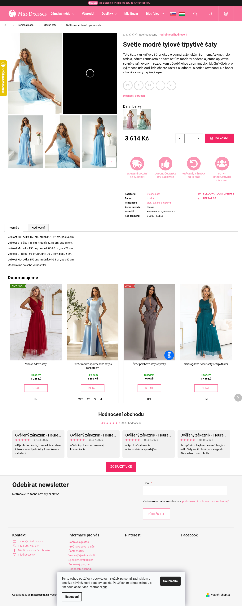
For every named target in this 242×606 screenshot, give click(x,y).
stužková (166, 202)
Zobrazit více (121, 466)
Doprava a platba (78, 542)
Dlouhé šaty (153, 193)
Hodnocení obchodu (121, 414)
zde (105, 587)
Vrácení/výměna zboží (81, 555)
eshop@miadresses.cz (31, 541)
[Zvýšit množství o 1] (198, 138)
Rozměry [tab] (14, 227)
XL (171, 85)
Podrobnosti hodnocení (173, 34)
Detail (36, 388)
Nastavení (72, 597)
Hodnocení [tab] (38, 227)
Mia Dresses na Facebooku (34, 550)
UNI (36, 399)
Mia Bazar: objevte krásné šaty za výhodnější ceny (119, 3)
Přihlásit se (156, 513)
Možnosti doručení (134, 95)
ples (149, 202)
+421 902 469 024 (29, 545)
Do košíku (222, 138)
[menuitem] (62, 13)
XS (128, 85)
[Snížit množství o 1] (180, 138)
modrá (150, 198)
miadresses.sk (26, 554)
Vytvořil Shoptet (220, 594)
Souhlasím (170, 581)
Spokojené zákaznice (80, 559)
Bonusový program (79, 564)
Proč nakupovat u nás (81, 546)
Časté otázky (76, 550)
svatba (156, 202)
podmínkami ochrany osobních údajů (205, 501)
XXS (80, 399)
